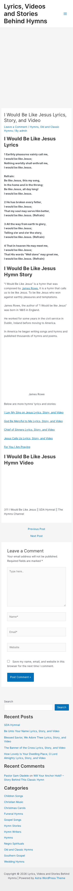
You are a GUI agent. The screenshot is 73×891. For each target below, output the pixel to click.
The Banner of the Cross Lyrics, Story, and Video (34, 747)
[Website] (36, 648)
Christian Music (13, 801)
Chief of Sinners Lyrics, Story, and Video (29, 429)
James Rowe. (30, 288)
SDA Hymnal (12, 724)
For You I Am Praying (17, 446)
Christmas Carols (15, 807)
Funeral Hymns (13, 813)
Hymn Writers (12, 831)
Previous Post (36, 529)
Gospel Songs (12, 819)
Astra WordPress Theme (50, 878)
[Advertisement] (36, 66)
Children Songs (13, 795)
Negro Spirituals (14, 843)
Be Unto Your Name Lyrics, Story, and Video (31, 731)
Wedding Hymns (14, 861)
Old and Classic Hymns (18, 849)
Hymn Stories (12, 825)
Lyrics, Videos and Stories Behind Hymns (25, 14)
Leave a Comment (15, 126)
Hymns (34, 126)
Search (8, 701)
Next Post (36, 536)
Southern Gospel (14, 855)
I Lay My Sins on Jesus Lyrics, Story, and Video (33, 412)
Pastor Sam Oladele (16, 775)
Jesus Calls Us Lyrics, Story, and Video (28, 438)
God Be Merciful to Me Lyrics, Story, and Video (33, 421)
